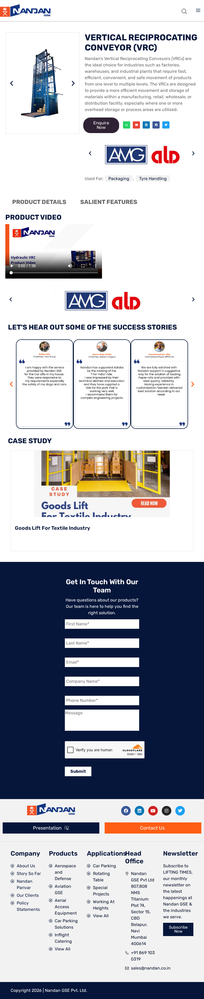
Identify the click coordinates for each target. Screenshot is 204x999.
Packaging (118, 178)
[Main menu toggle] (198, 10)
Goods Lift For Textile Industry (52, 528)
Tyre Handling (153, 178)
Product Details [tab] (39, 202)
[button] (11, 83)
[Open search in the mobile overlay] (184, 10)
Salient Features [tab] (108, 202)
